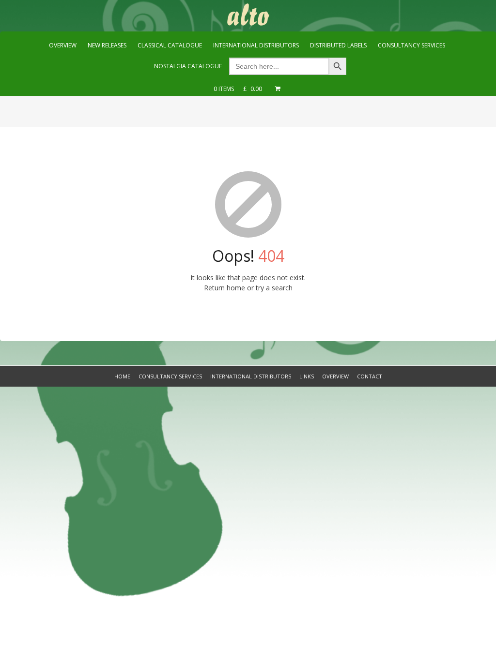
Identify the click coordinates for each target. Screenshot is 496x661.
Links (306, 376)
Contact (369, 376)
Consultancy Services (170, 376)
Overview (335, 376)
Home (122, 376)
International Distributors (250, 376)
